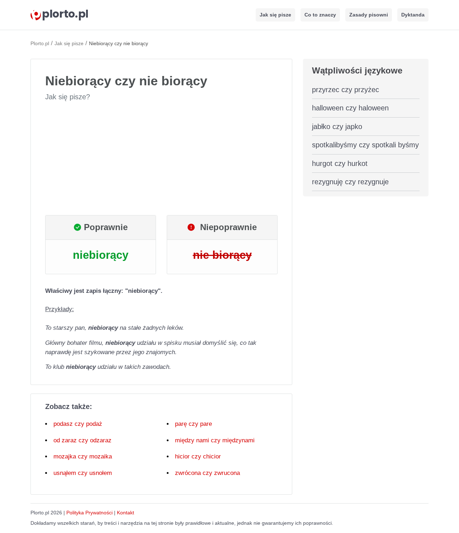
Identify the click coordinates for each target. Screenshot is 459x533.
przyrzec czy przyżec (345, 90)
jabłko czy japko (337, 126)
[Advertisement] (161, 158)
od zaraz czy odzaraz (82, 440)
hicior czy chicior (198, 456)
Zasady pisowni (368, 15)
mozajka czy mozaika (82, 456)
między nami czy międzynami (215, 440)
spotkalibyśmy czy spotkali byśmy (365, 145)
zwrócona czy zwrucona (207, 473)
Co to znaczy (320, 15)
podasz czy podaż (77, 423)
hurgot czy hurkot (340, 163)
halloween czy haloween (350, 108)
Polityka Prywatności (89, 512)
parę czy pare (193, 423)
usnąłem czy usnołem (82, 473)
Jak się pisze (275, 15)
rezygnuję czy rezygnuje (350, 182)
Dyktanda (413, 15)
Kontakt (125, 512)
